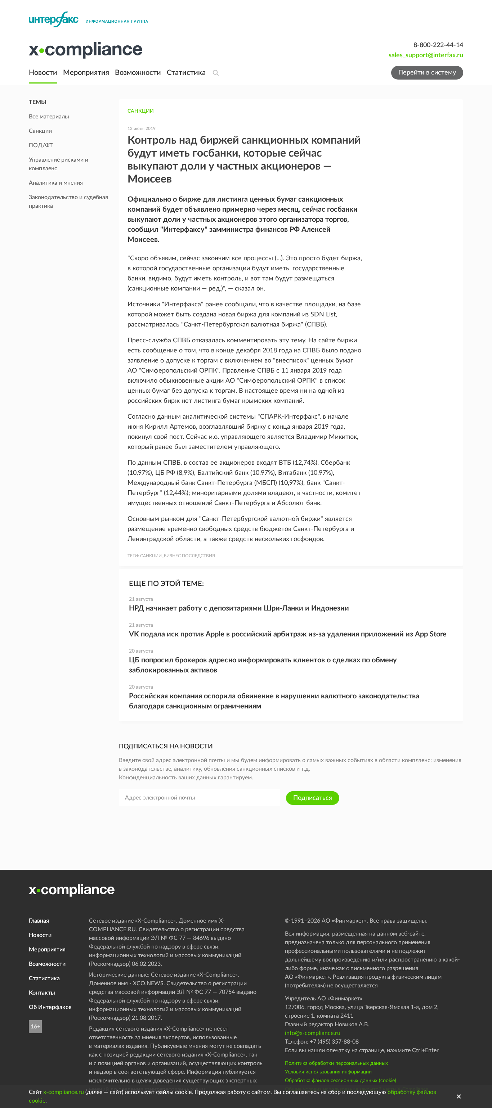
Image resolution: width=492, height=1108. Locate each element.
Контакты (42, 993)
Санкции (141, 111)
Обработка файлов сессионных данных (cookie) (340, 1080)
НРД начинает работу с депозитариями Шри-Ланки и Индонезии (239, 608)
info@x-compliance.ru (312, 1033)
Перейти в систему (427, 72)
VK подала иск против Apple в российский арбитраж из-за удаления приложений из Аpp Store (288, 634)
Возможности (138, 72)
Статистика (186, 72)
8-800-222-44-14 (438, 45)
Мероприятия (86, 72)
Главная (39, 921)
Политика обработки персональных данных (336, 1063)
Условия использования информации (328, 1072)
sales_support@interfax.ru (426, 55)
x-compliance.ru (63, 1092)
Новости (43, 72)
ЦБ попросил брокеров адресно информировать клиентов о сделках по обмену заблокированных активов (263, 665)
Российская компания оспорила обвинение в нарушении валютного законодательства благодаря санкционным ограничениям (274, 701)
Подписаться (312, 798)
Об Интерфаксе (50, 1007)
